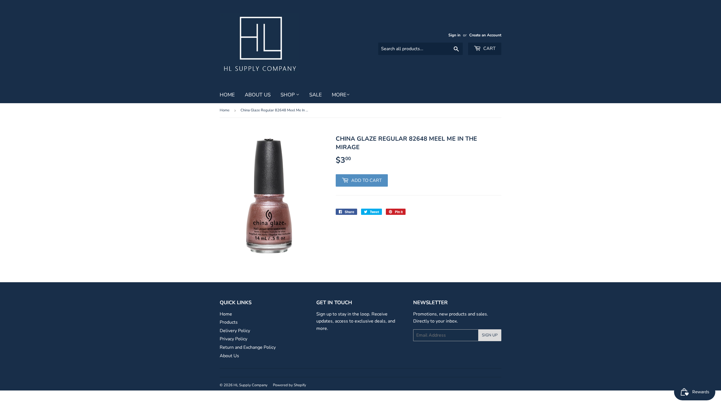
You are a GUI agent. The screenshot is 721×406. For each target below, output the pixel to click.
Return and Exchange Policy (248, 347)
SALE (315, 94)
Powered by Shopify (289, 385)
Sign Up (490, 335)
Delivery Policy (235, 331)
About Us (258, 94)
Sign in (454, 35)
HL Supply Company (250, 385)
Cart (489, 48)
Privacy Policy (233, 339)
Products (229, 322)
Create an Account (485, 35)
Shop (288, 94)
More (339, 94)
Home (227, 94)
